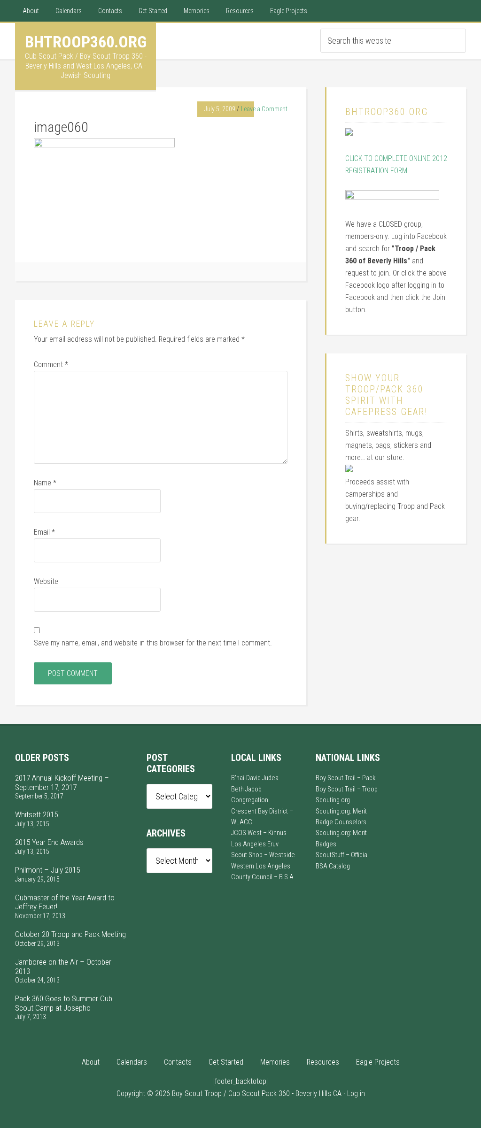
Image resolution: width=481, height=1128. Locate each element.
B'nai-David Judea (255, 778)
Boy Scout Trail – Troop (347, 789)
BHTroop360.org (86, 41)
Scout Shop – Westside (263, 855)
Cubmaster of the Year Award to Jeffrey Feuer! (65, 902)
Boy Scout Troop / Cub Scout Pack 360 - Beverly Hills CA (256, 1093)
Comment (51, 364)
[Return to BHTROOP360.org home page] (349, 133)
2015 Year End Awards (49, 842)
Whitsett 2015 (36, 814)
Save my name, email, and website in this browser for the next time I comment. (153, 642)
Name (45, 482)
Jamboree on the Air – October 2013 (63, 966)
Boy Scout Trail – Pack (345, 778)
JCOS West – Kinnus (259, 833)
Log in (356, 1093)
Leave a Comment (264, 109)
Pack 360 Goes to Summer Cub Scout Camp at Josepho (63, 1003)
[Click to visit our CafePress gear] (349, 469)
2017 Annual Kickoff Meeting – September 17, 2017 (62, 782)
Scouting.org (333, 800)
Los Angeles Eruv (255, 844)
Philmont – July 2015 (47, 870)
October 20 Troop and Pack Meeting (70, 934)
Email (44, 532)
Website (46, 581)
